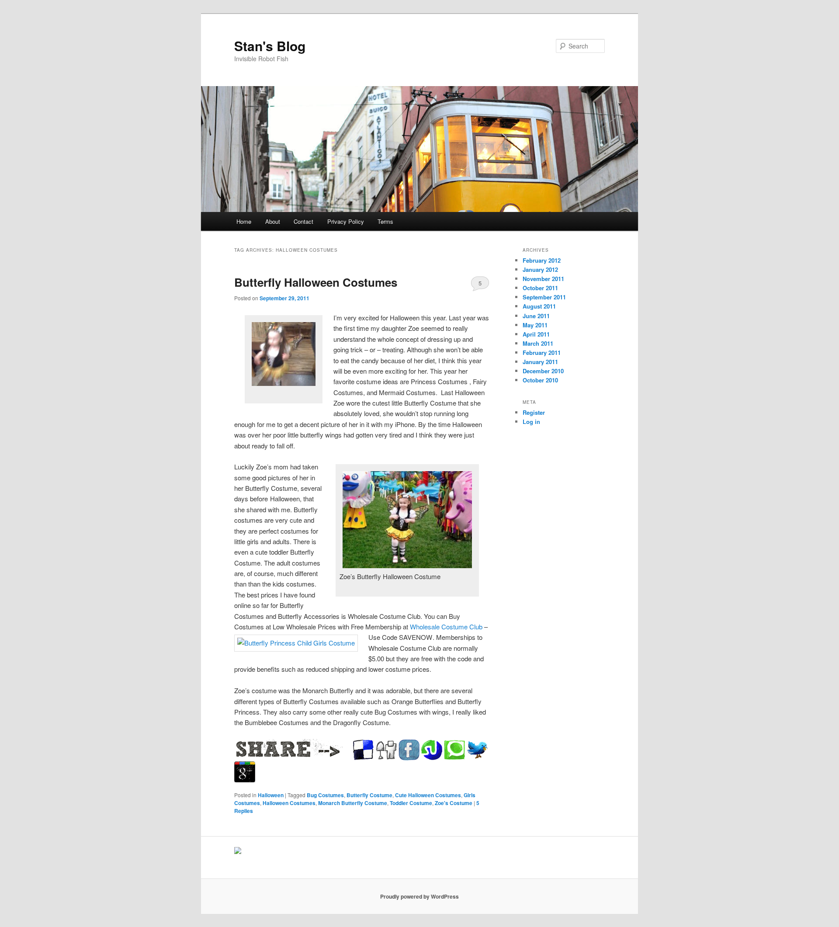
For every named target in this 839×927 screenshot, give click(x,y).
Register (534, 412)
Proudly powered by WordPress (419, 896)
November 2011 (543, 278)
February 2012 (542, 260)
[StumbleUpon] (431, 750)
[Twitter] (477, 750)
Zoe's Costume (453, 803)
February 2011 (542, 352)
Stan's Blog (269, 45)
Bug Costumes (325, 795)
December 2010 (543, 371)
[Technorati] (454, 750)
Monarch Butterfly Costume (352, 803)
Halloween (271, 795)
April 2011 (536, 334)
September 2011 (544, 297)
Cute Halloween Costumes (428, 795)
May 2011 (535, 325)
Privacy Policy (345, 221)
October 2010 (540, 380)
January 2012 (540, 269)
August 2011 (539, 306)
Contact (303, 221)
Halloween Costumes (289, 803)
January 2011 (540, 362)
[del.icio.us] (363, 750)
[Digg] (386, 750)
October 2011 (540, 288)
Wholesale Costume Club (446, 626)
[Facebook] (409, 750)
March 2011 (538, 343)
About (272, 221)
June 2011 (536, 316)
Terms (385, 221)
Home (243, 221)
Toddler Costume (411, 803)
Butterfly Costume (369, 795)
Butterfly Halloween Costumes (315, 282)
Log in (531, 421)
